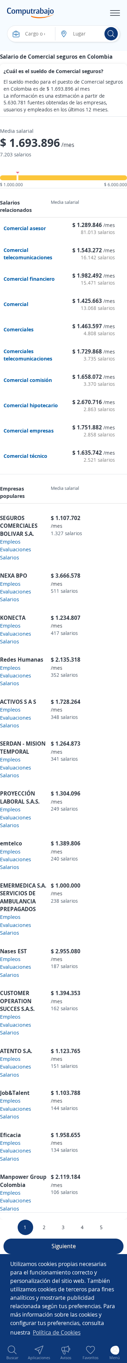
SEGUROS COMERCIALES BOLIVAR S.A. (18, 526)
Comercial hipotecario (31, 405)
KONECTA (12, 618)
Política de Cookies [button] (56, 1332)
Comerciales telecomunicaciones (28, 355)
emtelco (11, 843)
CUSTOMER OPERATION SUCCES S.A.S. (17, 1001)
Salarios (9, 557)
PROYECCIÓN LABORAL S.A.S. (20, 797)
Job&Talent (15, 1093)
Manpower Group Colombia (23, 1180)
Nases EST (13, 951)
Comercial (16, 303)
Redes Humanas (21, 659)
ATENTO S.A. (16, 1051)
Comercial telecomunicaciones (28, 253)
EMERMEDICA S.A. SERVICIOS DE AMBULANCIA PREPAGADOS (23, 897)
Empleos (10, 541)
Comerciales (19, 329)
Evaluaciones (15, 549)
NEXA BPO (13, 575)
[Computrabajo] (30, 13)
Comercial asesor (25, 228)
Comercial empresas (29, 430)
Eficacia (10, 1135)
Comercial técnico (25, 455)
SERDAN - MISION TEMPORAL (23, 747)
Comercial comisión (28, 379)
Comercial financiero (29, 278)
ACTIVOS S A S (18, 702)
